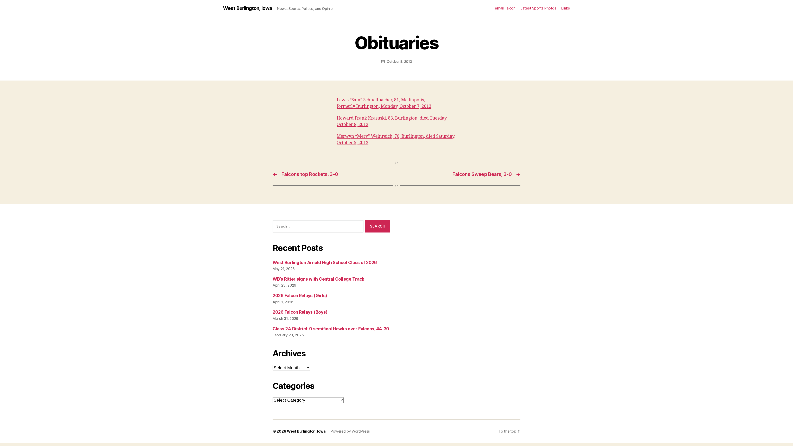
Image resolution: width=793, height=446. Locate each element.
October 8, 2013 (399, 61)
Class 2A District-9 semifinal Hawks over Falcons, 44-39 (331, 328)
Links (565, 8)
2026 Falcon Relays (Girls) (300, 295)
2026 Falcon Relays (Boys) (300, 312)
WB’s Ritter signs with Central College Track (318, 279)
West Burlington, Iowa (247, 8)
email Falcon (505, 8)
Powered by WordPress (350, 431)
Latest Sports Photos (538, 8)
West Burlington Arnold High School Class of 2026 (325, 262)
